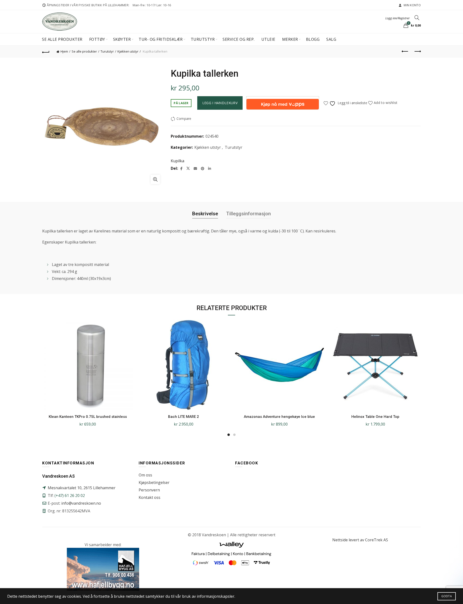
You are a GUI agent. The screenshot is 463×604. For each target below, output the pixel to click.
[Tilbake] (46, 51)
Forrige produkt (405, 51)
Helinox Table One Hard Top (375, 416)
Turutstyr (203, 39)
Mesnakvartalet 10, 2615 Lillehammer (82, 487)
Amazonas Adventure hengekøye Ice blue (279, 416)
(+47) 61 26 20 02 (69, 495)
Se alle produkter (62, 39)
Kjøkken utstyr (127, 51)
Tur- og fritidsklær (161, 39)
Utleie (268, 39)
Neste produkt (417, 51)
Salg (331, 39)
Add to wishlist (386, 102)
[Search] (417, 17)
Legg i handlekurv (220, 103)
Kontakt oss (149, 497)
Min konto (412, 5)
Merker (290, 39)
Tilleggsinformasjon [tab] (248, 214)
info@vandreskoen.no (81, 503)
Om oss (145, 475)
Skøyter (122, 39)
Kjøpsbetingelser (154, 482)
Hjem (64, 51)
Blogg (313, 39)
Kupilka (177, 160)
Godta (446, 596)
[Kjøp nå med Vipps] (282, 103)
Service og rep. (239, 39)
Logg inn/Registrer (397, 18)
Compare (184, 118)
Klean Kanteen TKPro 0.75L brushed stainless (88, 416)
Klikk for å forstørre (155, 179)
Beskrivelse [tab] (205, 214)
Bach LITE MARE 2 (183, 416)
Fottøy (97, 39)
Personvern (149, 490)
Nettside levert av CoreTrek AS (360, 540)
